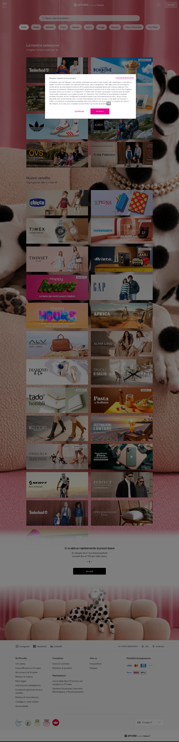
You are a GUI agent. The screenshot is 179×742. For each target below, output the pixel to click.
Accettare (100, 111)
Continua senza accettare (125, 78)
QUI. (108, 104)
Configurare (79, 111)
